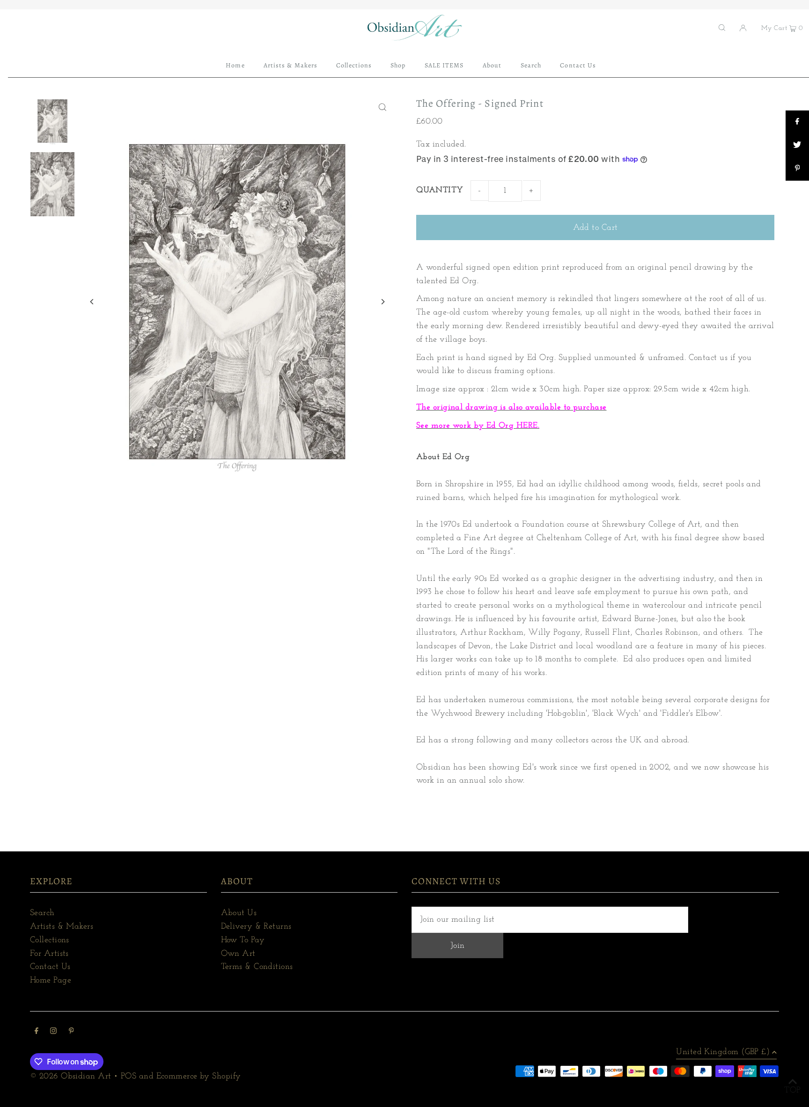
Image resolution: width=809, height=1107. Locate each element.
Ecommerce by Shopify (198, 1076)
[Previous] (92, 301)
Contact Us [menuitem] (578, 65)
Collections (49, 940)
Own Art (238, 954)
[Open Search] (722, 27)
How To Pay (243, 940)
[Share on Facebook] (797, 122)
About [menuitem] (492, 65)
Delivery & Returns (256, 927)
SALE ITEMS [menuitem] (444, 65)
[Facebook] (36, 1032)
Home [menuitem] (235, 65)
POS (128, 1076)
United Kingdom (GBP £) (723, 1052)
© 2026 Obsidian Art (70, 1076)
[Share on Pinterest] (797, 169)
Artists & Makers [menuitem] (290, 65)
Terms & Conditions (257, 967)
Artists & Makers (61, 927)
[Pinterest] (71, 1032)
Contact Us (50, 967)
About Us (239, 913)
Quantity (439, 190)
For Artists (49, 954)
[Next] (382, 301)
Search (42, 913)
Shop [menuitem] (397, 65)
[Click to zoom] (382, 106)
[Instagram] (53, 1032)
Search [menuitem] (531, 65)
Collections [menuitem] (354, 65)
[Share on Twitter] (797, 145)
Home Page (50, 980)
